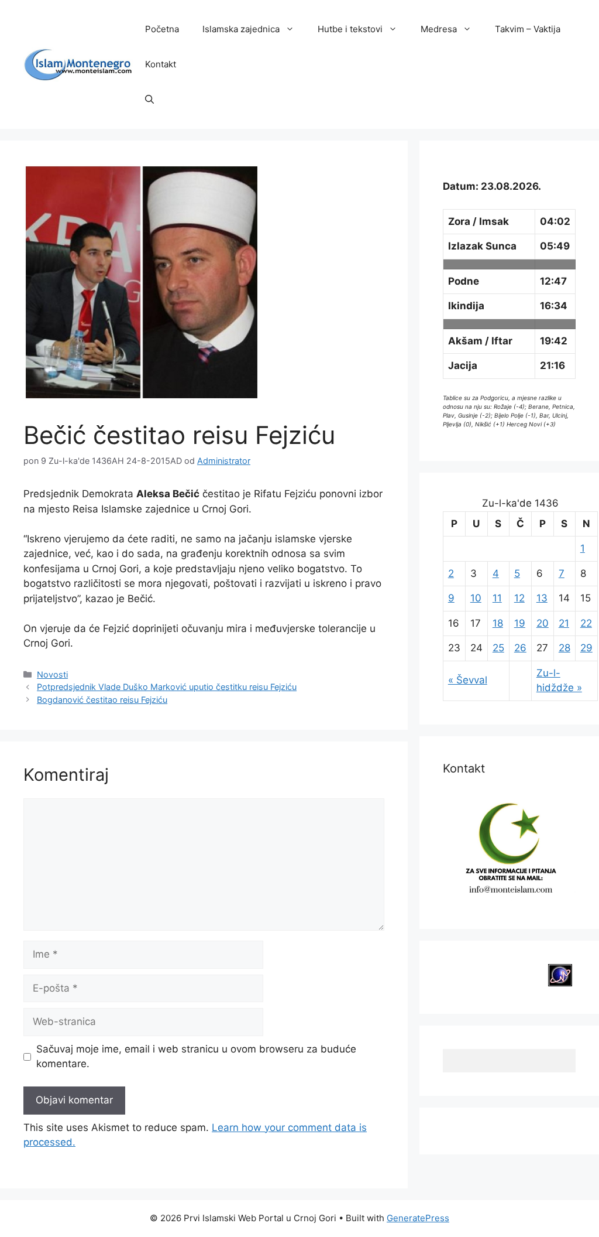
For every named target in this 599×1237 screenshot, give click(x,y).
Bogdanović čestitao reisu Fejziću (102, 700)
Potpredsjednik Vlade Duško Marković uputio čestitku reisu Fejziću (167, 687)
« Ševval (467, 680)
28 (564, 648)
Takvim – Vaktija (527, 29)
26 (520, 648)
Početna (162, 29)
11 (497, 598)
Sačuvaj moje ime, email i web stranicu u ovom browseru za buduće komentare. (196, 1056)
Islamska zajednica (241, 29)
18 (498, 623)
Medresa (439, 29)
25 (498, 648)
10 (475, 598)
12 (519, 598)
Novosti (52, 674)
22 (586, 623)
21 (564, 623)
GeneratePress (418, 1218)
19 (519, 623)
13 (542, 598)
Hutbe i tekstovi (350, 29)
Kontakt (160, 64)
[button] (149, 99)
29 (586, 648)
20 (542, 623)
